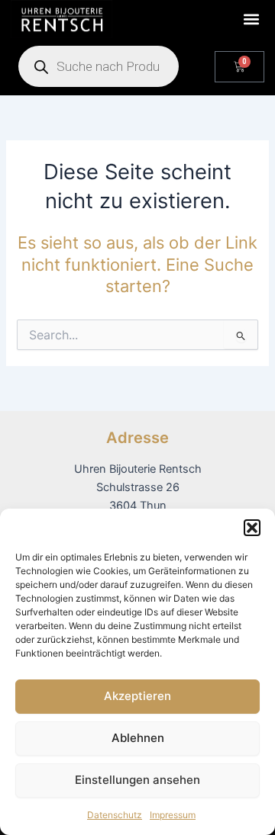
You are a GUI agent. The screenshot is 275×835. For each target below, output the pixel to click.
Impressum (173, 815)
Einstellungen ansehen (137, 779)
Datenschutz (114, 815)
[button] (252, 527)
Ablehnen (138, 738)
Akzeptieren (137, 696)
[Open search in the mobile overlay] (98, 66)
